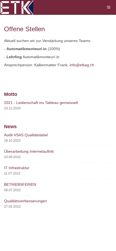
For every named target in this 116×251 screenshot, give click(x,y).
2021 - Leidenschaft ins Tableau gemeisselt (41, 102)
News (10, 126)
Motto (10, 94)
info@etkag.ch (82, 65)
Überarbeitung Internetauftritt (29, 151)
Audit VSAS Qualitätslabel (26, 135)
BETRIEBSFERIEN (20, 184)
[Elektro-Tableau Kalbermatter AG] (16, 7)
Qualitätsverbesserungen (25, 201)
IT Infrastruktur (16, 168)
